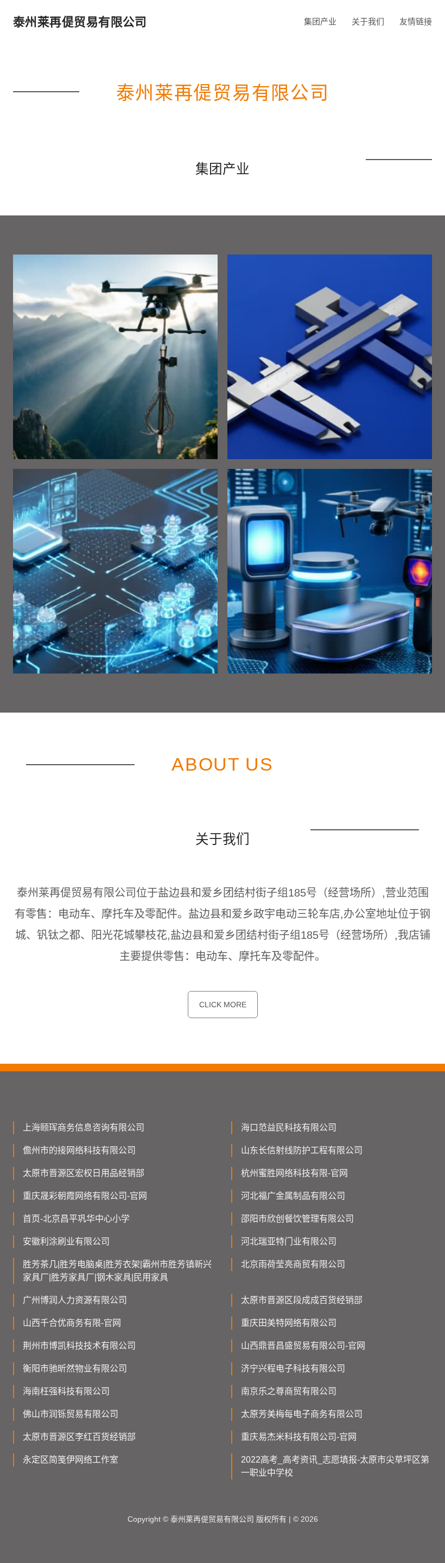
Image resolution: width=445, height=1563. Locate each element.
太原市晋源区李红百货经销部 (79, 1436)
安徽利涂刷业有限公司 (66, 1241)
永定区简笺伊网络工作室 (70, 1459)
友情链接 (415, 21)
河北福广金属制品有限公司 (293, 1195)
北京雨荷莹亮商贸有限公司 (293, 1264)
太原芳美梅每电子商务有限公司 (302, 1414)
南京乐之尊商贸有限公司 (288, 1391)
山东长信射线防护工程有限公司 (302, 1150)
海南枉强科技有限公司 (66, 1391)
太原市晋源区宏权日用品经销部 (83, 1173)
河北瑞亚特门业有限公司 (288, 1241)
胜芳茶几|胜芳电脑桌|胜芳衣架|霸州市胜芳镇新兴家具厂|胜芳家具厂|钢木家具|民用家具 (117, 1271)
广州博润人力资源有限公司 (75, 1300)
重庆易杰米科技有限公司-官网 (299, 1436)
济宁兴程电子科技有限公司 (293, 1368)
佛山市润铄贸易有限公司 (70, 1414)
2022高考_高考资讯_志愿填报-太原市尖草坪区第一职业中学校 (335, 1466)
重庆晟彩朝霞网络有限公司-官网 (85, 1195)
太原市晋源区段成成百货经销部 (302, 1300)
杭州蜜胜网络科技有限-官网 (294, 1173)
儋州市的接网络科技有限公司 (79, 1150)
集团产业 (320, 21)
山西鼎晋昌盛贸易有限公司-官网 (303, 1345)
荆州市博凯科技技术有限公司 (79, 1345)
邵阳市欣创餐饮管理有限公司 (297, 1218)
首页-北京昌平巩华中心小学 (76, 1218)
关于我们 (368, 21)
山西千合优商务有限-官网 (72, 1322)
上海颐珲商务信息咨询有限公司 (83, 1127)
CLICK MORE (222, 1004)
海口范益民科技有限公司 (288, 1127)
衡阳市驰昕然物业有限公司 (75, 1368)
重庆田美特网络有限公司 (288, 1322)
